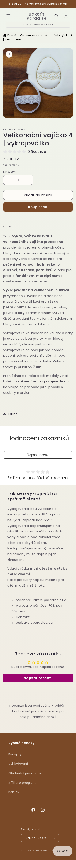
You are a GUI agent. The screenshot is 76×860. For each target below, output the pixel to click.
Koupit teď (38, 207)
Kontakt (14, 792)
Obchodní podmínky (24, 773)
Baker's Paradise (44, 850)
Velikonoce (28, 35)
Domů (11, 35)
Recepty (15, 754)
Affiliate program (22, 783)
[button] (8, 16)
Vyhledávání (18, 764)
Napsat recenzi (38, 455)
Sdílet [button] (12, 414)
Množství (9, 172)
